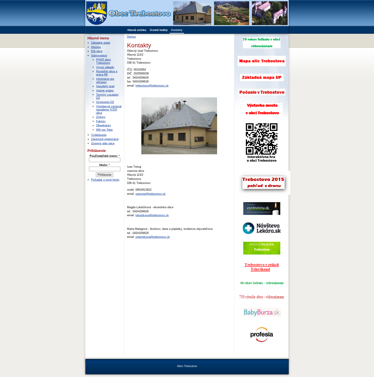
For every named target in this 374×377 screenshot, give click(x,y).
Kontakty (176, 30)
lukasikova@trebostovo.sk (152, 215)
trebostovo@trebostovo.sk (152, 85)
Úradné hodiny (159, 30)
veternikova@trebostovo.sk (152, 236)
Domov (131, 36)
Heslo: (104, 165)
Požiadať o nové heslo (105, 179)
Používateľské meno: (105, 156)
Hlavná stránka (136, 30)
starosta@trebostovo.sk (150, 193)
